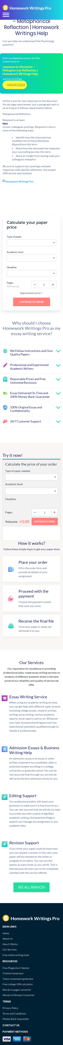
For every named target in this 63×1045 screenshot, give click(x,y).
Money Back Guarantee (16, 1018)
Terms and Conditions (14, 1013)
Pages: (9, 512)
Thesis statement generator (18, 978)
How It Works (10, 944)
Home (6, 933)
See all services (31, 887)
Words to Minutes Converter (18, 995)
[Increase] (53, 284)
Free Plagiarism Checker (16, 967)
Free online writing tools (16, 955)
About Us (8, 938)
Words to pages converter (17, 989)
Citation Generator (13, 973)
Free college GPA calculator (18, 984)
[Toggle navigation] (6, 14)
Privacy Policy (10, 1007)
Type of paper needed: (18, 470)
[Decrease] (35, 284)
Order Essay (16, 84)
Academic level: (14, 484)
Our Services (10, 949)
